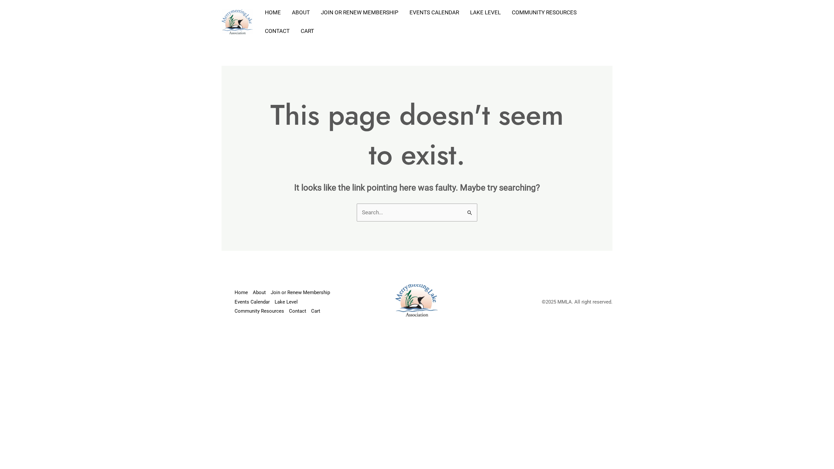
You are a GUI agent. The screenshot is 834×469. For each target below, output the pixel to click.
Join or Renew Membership (359, 12)
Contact (277, 31)
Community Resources (544, 12)
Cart (307, 31)
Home (273, 12)
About (301, 12)
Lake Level (485, 12)
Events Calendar (434, 12)
